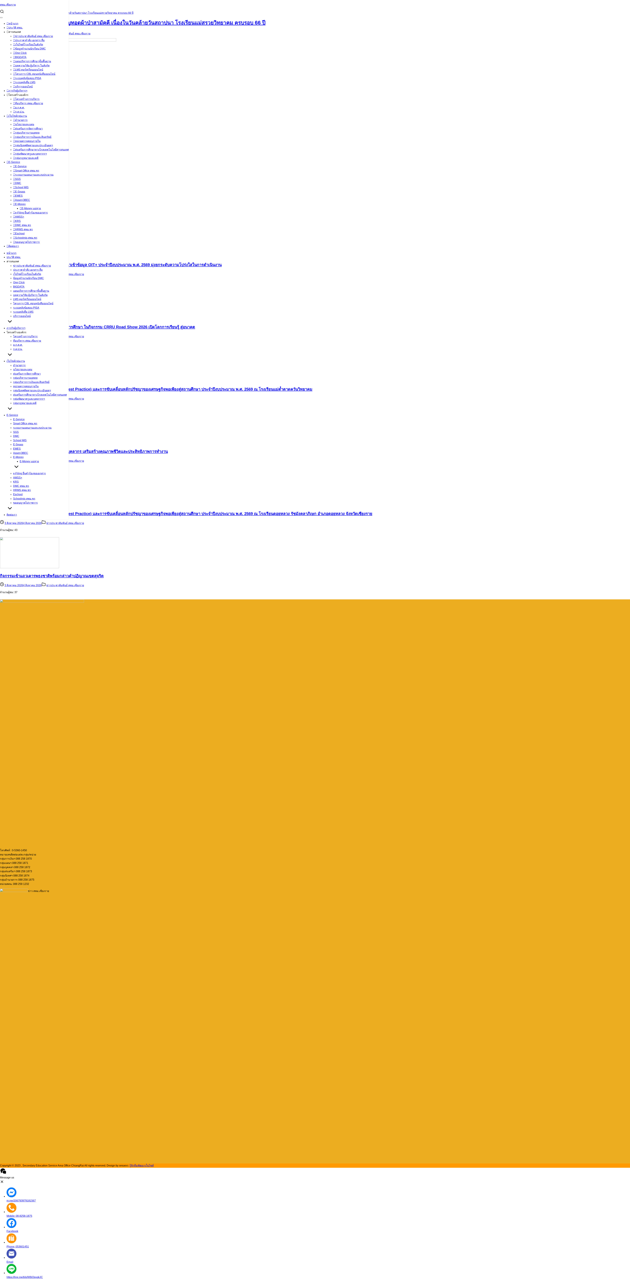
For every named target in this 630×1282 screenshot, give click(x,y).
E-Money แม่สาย (31, 208)
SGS (18, 179)
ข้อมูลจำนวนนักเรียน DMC (30, 48)
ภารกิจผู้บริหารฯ (18, 90)
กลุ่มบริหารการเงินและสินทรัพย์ (33, 137)
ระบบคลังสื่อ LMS (25, 82)
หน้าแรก (13, 23)
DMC (18, 183)
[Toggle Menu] (1, 17)
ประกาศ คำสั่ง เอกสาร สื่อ (30, 40)
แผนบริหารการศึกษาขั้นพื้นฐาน (33, 61)
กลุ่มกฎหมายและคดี (26, 158)
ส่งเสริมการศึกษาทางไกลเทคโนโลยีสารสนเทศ (42, 149)
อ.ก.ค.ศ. (19, 107)
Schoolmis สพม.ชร (26, 237)
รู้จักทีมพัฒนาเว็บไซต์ (141, 1165)
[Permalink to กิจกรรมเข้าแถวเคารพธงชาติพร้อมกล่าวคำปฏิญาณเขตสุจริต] (29, 567)
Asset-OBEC (22, 200)
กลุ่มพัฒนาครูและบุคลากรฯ (31, 153)
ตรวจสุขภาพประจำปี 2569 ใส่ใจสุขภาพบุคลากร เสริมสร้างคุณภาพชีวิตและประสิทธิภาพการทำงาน (84, 451)
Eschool (20, 233)
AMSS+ (19, 216)
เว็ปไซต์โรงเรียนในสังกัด (29, 44)
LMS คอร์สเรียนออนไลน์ (29, 69)
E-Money (20, 204)
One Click (21, 53)
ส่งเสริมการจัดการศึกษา (29, 128)
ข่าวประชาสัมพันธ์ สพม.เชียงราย (34, 36)
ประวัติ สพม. (16, 27)
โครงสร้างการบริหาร (27, 99)
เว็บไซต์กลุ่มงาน (18, 116)
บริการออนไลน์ (24, 86)
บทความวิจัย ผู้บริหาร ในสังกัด (32, 65)
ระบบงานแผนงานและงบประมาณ (34, 174)
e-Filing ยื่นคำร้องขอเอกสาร (31, 212)
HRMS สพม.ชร (24, 229)
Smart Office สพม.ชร (27, 170)
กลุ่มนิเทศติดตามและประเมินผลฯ (34, 145)
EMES (19, 195)
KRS (18, 221)
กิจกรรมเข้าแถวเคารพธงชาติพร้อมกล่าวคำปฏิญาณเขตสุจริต (52, 576)
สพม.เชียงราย (8, 4)
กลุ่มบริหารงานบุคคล (27, 132)
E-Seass (20, 191)
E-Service (14, 162)
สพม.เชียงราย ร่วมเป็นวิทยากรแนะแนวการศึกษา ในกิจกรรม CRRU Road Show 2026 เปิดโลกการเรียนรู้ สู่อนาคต (97, 327)
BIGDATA (20, 57)
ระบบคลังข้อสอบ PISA (28, 78)
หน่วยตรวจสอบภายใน (28, 141)
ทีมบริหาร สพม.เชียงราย (29, 103)
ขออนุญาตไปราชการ (27, 242)
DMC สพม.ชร (23, 225)
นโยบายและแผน (24, 124)
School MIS (22, 187)
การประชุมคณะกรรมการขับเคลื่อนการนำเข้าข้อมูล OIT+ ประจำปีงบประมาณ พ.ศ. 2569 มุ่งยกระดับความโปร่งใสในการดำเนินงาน (111, 265)
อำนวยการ (21, 120)
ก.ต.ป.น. (19, 111)
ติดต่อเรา (14, 246)
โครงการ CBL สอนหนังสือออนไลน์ (35, 74)
